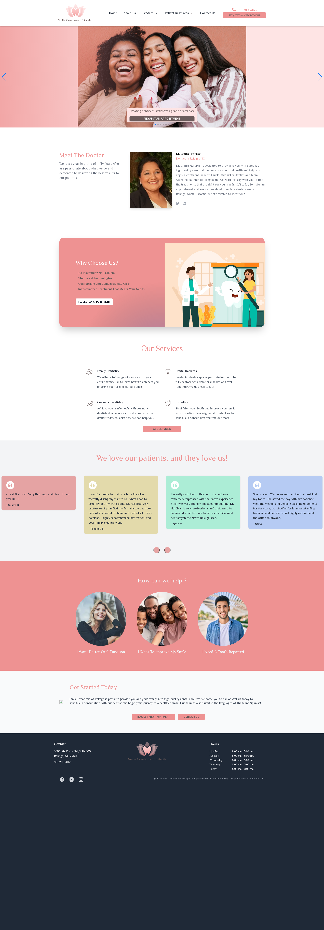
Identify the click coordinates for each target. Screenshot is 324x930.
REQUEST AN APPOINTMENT (244, 15)
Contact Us (207, 13)
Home (113, 13)
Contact (60, 744)
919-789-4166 (247, 10)
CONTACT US (191, 717)
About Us (130, 13)
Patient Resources (177, 13)
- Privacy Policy (219, 778)
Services (147, 13)
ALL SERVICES (162, 429)
